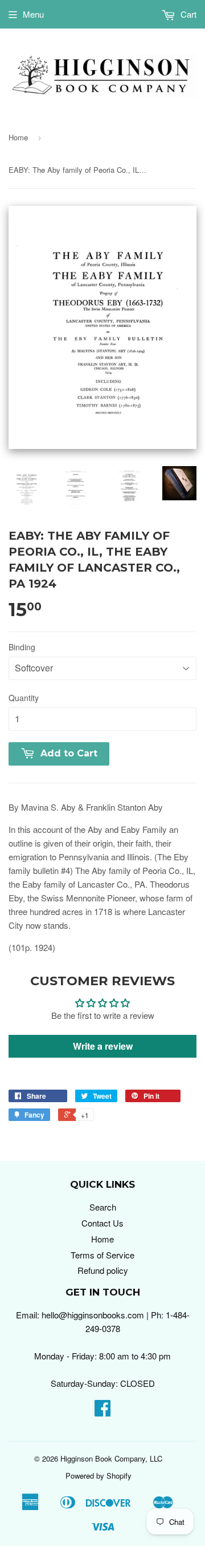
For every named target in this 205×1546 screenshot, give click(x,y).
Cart (187, 14)
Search (102, 1207)
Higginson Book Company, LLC (111, 1458)
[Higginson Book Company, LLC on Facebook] (102, 1411)
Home (18, 137)
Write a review (103, 1046)
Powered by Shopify (98, 1475)
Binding (22, 647)
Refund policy (102, 1270)
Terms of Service (102, 1255)
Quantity (24, 697)
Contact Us (102, 1223)
